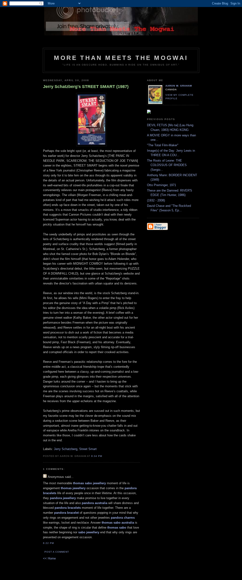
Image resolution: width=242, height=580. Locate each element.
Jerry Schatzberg (65, 449)
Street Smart (88, 449)
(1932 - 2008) (156, 200)
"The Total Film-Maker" (162, 145)
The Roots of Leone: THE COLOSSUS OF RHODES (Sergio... (167, 165)
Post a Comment (56, 552)
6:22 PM (48, 543)
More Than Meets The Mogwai (121, 57)
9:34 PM (96, 456)
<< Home (49, 558)
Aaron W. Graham (178, 85)
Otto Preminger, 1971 (161, 185)
